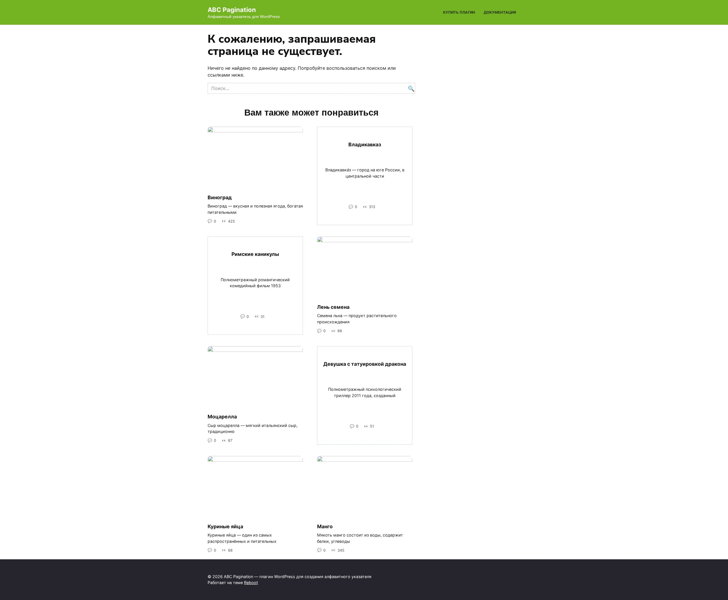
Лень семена (333, 307)
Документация (500, 12)
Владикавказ (364, 144)
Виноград (220, 197)
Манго (325, 526)
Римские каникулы (255, 254)
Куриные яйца (225, 526)
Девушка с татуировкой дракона (364, 364)
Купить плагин (459, 12)
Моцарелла (222, 417)
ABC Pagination (232, 9)
